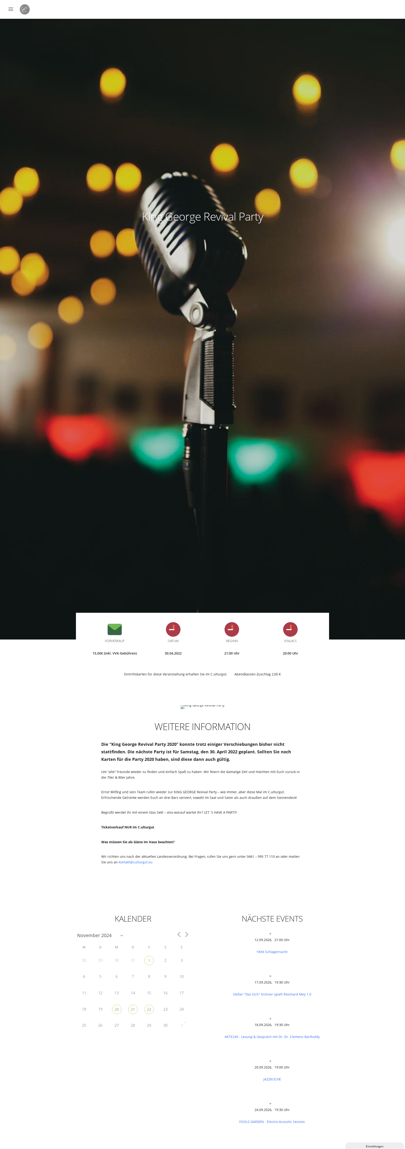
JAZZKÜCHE (272, 1079)
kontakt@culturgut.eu (136, 862)
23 (165, 1009)
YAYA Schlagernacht (272, 952)
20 (117, 1009)
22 (149, 1009)
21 (133, 1009)
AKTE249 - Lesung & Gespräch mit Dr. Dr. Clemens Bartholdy (272, 1036)
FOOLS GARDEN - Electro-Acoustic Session (272, 1121)
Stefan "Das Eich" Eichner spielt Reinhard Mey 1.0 (272, 994)
